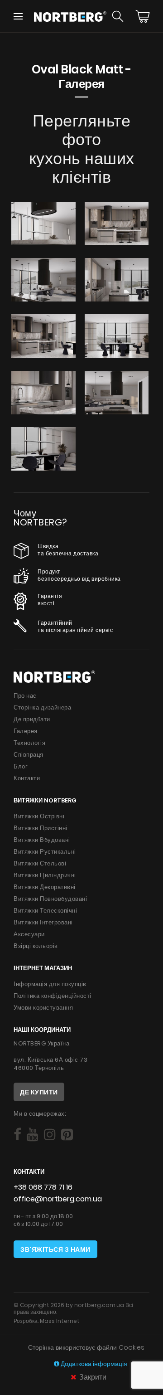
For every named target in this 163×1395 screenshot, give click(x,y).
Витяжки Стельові (40, 863)
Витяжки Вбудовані (42, 840)
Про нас (25, 696)
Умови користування (43, 1007)
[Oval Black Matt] (43, 223)
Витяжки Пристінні (40, 828)
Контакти (27, 778)
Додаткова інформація (93, 1364)
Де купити (39, 1092)
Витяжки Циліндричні (45, 875)
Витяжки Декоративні (45, 887)
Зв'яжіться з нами (55, 1249)
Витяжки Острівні (39, 816)
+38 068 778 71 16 (43, 1187)
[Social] (17, 1134)
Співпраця (28, 754)
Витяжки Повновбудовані (50, 899)
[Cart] (143, 16)
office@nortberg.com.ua (58, 1199)
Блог (21, 766)
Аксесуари (29, 934)
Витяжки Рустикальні (45, 851)
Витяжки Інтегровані (43, 922)
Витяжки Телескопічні (45, 910)
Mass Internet (60, 1321)
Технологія (29, 743)
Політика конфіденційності (52, 996)
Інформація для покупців (50, 984)
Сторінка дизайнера (42, 707)
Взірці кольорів (36, 946)
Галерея (26, 731)
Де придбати (32, 719)
